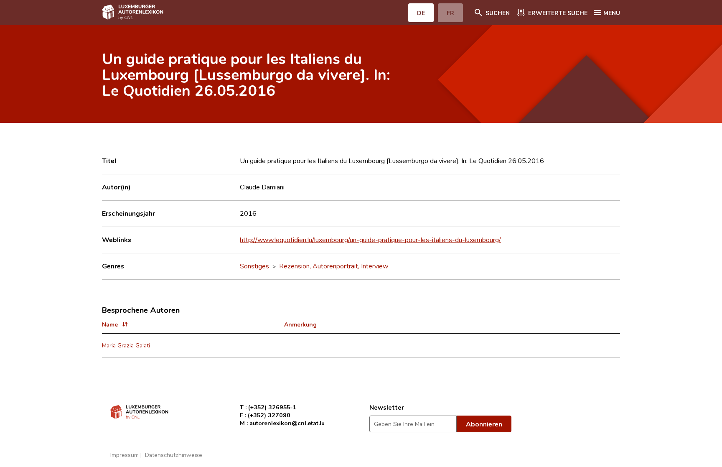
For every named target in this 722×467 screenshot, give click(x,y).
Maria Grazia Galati (126, 345)
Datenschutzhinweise (173, 455)
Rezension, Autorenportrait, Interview (333, 266)
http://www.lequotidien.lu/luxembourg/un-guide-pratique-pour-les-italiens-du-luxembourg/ (370, 239)
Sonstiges (254, 266)
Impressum (124, 455)
